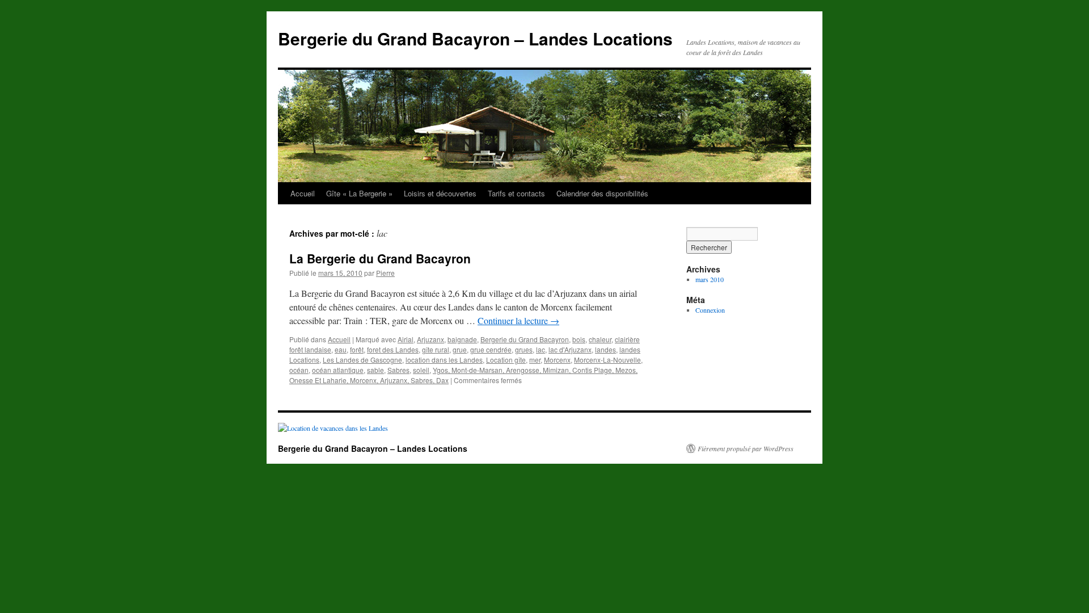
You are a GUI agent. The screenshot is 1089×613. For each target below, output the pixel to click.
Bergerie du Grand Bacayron (524, 339)
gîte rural (435, 349)
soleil (421, 370)
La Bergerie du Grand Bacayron (380, 258)
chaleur (600, 339)
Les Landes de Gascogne (362, 359)
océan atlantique (338, 370)
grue (460, 349)
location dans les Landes (444, 359)
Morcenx (557, 359)
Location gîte (506, 359)
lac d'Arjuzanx (570, 349)
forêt (357, 349)
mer (535, 359)
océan (299, 370)
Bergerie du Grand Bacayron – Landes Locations (475, 38)
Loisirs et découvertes (440, 193)
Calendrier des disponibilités (602, 193)
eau (341, 349)
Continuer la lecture (518, 320)
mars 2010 (709, 279)
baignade (462, 339)
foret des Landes (393, 349)
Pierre (385, 273)
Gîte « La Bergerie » (359, 193)
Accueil (302, 193)
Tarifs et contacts (516, 193)
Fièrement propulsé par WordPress (745, 448)
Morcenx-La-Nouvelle (607, 359)
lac (540, 349)
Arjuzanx (430, 339)
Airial (405, 339)
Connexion (710, 309)
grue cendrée (491, 349)
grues (524, 349)
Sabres (398, 370)
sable (375, 370)
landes (605, 349)
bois (578, 339)
